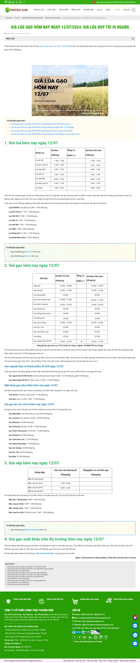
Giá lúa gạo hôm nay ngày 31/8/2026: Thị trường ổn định (26, 567)
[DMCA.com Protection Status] (85, 631)
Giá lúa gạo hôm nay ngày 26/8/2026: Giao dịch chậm (25, 576)
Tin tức (117, 10)
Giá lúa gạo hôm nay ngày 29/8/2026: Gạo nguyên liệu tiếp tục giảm (30, 569)
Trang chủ (39, 10)
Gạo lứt (28, 256)
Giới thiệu (51, 10)
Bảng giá (75, 10)
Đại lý (99, 10)
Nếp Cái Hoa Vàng (32, 530)
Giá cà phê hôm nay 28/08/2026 (18, 571)
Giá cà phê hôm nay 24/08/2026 (18, 584)
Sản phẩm (63, 10)
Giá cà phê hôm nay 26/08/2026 (18, 578)
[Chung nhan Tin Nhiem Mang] (95, 631)
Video (108, 10)
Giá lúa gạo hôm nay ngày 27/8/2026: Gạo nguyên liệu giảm (27, 575)
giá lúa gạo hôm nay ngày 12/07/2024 (55, 46)
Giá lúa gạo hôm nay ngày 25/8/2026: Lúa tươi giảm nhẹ (26, 580)
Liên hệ (126, 10)
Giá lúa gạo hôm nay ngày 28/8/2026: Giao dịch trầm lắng (27, 573)
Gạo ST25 (29, 252)
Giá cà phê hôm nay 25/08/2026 (18, 582)
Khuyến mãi (88, 10)
